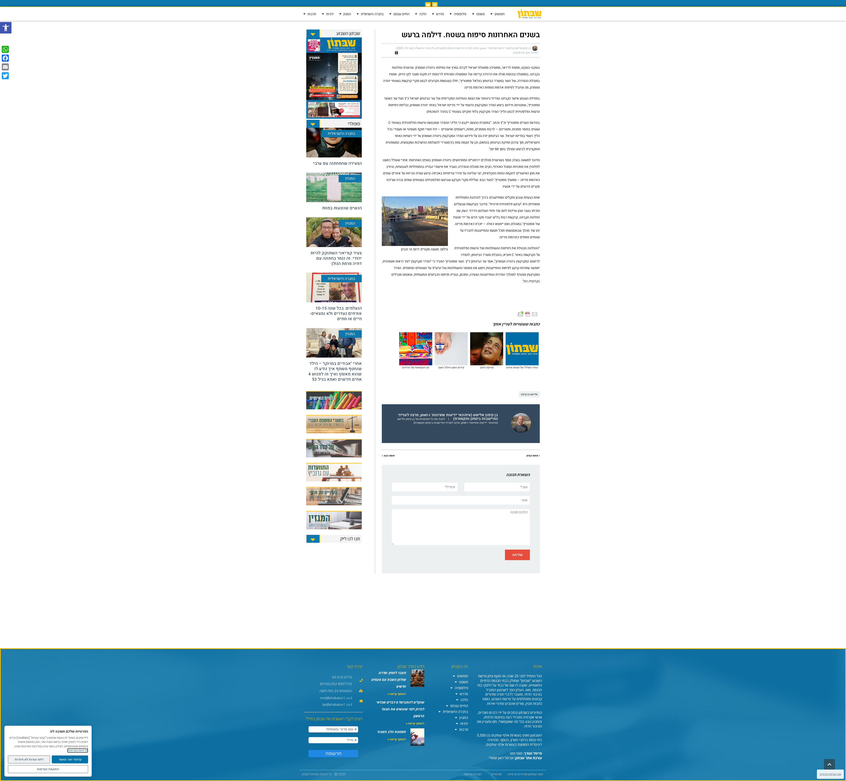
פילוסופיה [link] (460, 14)
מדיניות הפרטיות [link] (77, 750)
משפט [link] (480, 14)
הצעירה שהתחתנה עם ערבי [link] (337, 163)
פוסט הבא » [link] (388, 456)
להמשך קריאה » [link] (397, 694)
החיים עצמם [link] (401, 14)
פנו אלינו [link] (496, 774)
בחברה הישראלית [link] (372, 14)
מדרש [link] (440, 14)
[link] (5, 27)
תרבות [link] (312, 14)
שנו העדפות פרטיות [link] (830, 774)
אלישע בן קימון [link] (529, 394)
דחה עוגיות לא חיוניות (29, 759)
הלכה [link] (422, 14)
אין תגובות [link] (519, 53)
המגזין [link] (347, 14)
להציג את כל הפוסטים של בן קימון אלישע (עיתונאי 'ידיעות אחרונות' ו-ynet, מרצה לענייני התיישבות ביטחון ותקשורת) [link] (447, 421)
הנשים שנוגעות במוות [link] (342, 208)
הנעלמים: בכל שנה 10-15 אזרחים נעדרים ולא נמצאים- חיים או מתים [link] (336, 313)
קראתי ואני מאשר (70, 759)
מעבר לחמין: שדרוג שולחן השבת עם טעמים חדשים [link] (388, 679)
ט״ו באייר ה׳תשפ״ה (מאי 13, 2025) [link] (415, 48)
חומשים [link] (500, 14)
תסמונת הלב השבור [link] (391, 731)
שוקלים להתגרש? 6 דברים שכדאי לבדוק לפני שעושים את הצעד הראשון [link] (400, 709)
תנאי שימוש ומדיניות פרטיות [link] (525, 774)
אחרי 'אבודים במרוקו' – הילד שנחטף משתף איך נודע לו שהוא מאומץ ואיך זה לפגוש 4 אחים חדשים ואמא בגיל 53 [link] (335, 371)
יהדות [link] (330, 14)
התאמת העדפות (48, 769)
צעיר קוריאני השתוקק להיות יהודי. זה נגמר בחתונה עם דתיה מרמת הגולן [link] (336, 258)
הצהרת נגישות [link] (472, 774)
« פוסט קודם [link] (533, 456)
